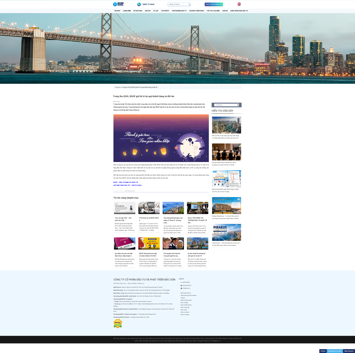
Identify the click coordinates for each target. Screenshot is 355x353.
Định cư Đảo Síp (185, 307)
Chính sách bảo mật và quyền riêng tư (188, 296)
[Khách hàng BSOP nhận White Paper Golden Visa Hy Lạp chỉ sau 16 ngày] (226, 178)
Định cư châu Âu (185, 312)
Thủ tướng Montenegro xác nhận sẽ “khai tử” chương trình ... (173, 220)
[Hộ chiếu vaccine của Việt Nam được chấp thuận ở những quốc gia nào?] (124, 243)
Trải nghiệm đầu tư (179, 11)
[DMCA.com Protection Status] (117, 323)
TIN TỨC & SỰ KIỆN (213, 11)
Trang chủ (118, 87)
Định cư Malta (184, 302)
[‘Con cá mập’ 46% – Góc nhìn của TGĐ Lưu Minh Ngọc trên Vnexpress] (124, 208)
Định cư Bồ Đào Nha (186, 305)
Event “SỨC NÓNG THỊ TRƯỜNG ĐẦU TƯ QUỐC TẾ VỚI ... (197, 220)
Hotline (323, 351)
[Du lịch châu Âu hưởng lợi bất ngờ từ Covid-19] (197, 243)
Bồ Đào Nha (138, 11)
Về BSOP (117, 11)
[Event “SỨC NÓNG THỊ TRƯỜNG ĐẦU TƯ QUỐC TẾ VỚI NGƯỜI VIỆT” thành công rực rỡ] (197, 208)
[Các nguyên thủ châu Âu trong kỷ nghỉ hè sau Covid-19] (173, 243)
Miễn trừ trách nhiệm (186, 300)
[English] (238, 4)
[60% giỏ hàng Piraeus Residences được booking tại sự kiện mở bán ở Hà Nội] (226, 152)
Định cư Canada (185, 314)
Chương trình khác (196, 11)
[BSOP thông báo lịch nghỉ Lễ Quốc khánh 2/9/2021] (149, 243)
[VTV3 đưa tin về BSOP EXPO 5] (149, 208)
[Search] (189, 4)
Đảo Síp (148, 11)
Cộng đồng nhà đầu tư (239, 11)
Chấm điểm (127, 11)
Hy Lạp (155, 11)
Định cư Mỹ (184, 309)
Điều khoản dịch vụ (186, 293)
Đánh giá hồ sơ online (335, 351)
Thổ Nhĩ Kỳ (165, 11)
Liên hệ (225, 11)
